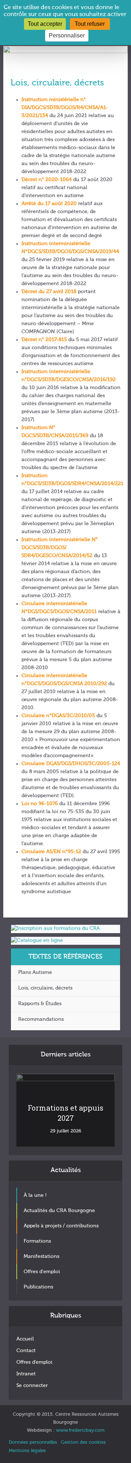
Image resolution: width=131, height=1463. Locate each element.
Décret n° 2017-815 (44, 339)
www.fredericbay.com (80, 1430)
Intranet (26, 1373)
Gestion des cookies (83, 1442)
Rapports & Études (39, 1003)
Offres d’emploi (34, 1362)
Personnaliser (67, 35)
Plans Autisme (35, 972)
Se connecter (32, 1385)
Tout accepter (45, 24)
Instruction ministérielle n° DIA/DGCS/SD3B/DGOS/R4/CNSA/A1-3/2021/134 (64, 107)
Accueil (25, 1339)
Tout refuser (90, 24)
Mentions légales (27, 1450)
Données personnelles (33, 1442)
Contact (26, 1350)
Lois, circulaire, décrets (45, 988)
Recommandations (41, 1019)
